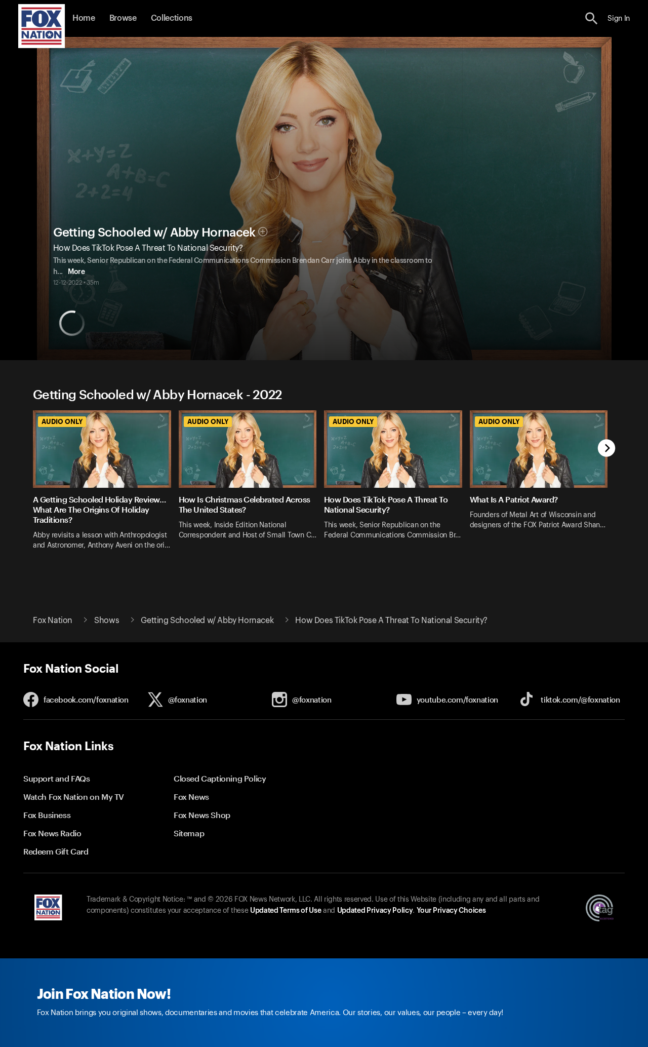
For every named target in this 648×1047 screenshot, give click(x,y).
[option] (106, 486)
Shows (106, 620)
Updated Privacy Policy (375, 910)
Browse (123, 18)
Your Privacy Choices (451, 910)
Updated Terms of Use (285, 910)
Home (83, 18)
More (76, 272)
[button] (591, 18)
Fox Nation (52, 620)
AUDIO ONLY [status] (62, 421)
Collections (171, 18)
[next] (607, 449)
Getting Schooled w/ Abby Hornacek (154, 232)
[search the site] (591, 18)
